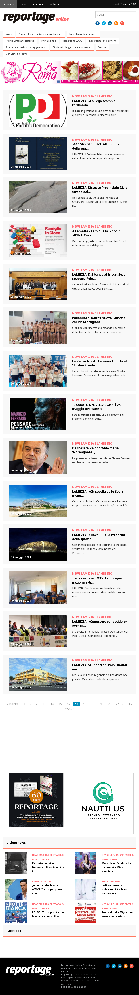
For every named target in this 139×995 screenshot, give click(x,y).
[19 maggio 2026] (38, 500)
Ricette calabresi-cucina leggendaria (26, 47)
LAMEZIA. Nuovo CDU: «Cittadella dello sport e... (98, 537)
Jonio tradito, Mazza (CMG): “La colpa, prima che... (47, 889)
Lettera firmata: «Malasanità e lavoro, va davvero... (116, 889)
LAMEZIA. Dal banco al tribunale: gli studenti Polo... (99, 276)
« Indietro (13, 704)
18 (84, 704)
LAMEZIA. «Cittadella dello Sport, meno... (98, 493)
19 (92, 704)
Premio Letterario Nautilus (20, 40)
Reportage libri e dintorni (103, 40)
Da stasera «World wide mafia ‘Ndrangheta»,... (95, 450)
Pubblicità (54, 4)
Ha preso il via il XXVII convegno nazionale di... (97, 580)
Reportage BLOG (72, 40)
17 (76, 704)
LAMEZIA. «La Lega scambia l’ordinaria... (93, 103)
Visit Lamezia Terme (17, 53)
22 (117, 704)
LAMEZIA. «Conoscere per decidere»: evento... (100, 624)
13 (44, 704)
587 (130, 704)
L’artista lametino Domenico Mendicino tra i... (48, 867)
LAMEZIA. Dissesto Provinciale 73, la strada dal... (100, 190)
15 (60, 704)
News (9, 34)
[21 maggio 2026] (38, 110)
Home (23, 4)
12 (35, 704)
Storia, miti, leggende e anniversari (72, 47)
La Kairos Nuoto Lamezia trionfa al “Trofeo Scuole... (99, 363)
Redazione (38, 4)
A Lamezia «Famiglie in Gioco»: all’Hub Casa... (96, 233)
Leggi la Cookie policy (73, 987)
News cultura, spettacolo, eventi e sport (40, 34)
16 (68, 704)
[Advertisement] (69, 739)
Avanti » (69, 708)
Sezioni (7, 4)
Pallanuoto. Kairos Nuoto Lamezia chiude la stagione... (99, 320)
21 (109, 704)
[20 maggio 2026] (38, 370)
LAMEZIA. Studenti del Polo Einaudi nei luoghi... (99, 667)
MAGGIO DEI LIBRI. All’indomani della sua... (97, 146)
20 (101, 704)
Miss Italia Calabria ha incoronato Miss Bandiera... (116, 867)
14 (52, 704)
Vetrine (102, 47)
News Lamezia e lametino (84, 34)
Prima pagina (48, 40)
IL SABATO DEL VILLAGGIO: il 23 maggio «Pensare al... (96, 407)
